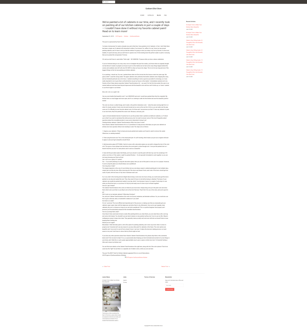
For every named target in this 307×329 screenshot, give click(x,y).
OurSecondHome (134, 36)
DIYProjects (119, 36)
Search (125, 280)
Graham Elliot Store (158, 325)
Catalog (151, 15)
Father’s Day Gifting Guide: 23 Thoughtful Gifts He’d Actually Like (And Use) (194, 42)
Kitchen (126, 36)
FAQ (165, 15)
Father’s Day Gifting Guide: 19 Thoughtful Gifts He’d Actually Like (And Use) (194, 62)
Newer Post (164, 266)
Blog (159, 15)
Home (142, 15)
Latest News (106, 277)
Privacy (125, 282)
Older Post (107, 266)
